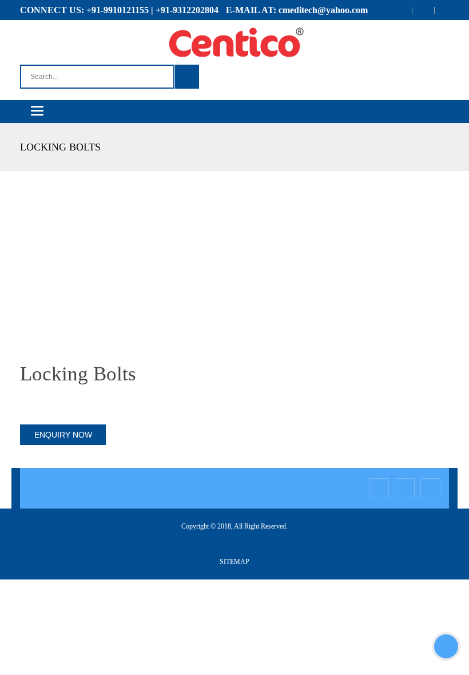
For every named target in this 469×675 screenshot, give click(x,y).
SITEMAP (234, 562)
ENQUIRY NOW (63, 434)
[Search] (187, 77)
